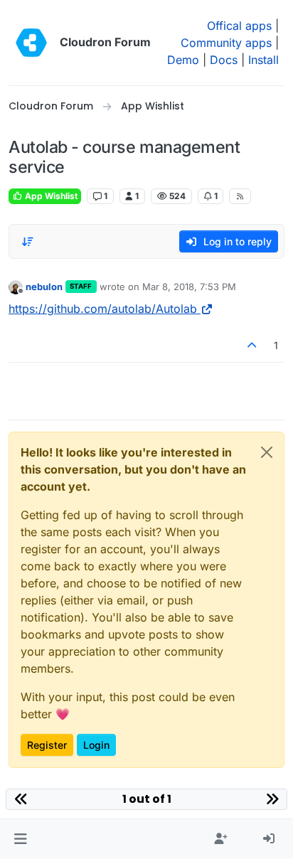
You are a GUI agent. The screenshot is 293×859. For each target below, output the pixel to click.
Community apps (226, 43)
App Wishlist (50, 196)
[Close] (267, 452)
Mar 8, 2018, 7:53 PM (189, 286)
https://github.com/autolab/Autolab (103, 309)
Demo (183, 60)
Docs (224, 60)
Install (263, 60)
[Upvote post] (252, 345)
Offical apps (239, 25)
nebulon (44, 286)
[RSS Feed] (240, 196)
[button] (20, 839)
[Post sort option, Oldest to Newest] (28, 241)
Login (96, 745)
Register (47, 745)
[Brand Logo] (31, 43)
